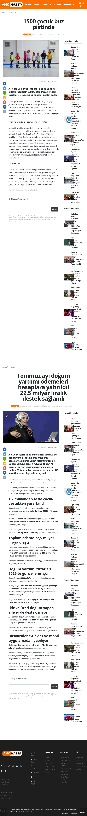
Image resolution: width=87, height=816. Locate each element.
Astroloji (78, 769)
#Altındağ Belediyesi (16, 190)
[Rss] (22, 766)
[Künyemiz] (32, 777)
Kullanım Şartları (7, 792)
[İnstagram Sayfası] (10, 766)
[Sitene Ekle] (6, 771)
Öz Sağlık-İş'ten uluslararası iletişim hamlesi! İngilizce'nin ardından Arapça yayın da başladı (76, 223)
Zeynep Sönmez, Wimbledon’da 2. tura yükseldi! (76, 242)
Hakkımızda (5, 779)
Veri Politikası (5, 785)
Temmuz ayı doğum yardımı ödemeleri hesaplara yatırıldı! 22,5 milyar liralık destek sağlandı (76, 159)
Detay (65, 814)
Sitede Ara (79, 758)
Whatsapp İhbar (6, 795)
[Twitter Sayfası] (6, 766)
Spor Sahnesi (68, 4)
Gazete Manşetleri (64, 781)
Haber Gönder (6, 798)
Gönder (54, 209)
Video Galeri (34, 760)
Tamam (74, 814)
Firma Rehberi (65, 777)
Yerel (47, 772)
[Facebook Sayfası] (2, 766)
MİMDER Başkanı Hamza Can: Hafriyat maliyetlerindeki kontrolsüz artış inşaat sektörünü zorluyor (77, 73)
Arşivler (36, 773)
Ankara (28, 4)
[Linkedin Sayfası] (18, 766)
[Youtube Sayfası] (14, 766)
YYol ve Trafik (65, 760)
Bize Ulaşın (34, 782)
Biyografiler (80, 763)
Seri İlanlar (64, 774)
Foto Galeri (34, 754)
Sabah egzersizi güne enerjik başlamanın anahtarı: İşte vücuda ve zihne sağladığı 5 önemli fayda (76, 97)
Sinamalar (64, 771)
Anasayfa (5, 12)
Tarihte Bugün (65, 768)
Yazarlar (34, 768)
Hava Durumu (65, 758)
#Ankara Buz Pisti (31, 190)
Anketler (78, 760)
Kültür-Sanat (55, 4)
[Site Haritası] (2, 771)
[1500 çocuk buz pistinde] (31, 58)
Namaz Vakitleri (63, 764)
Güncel (36, 4)
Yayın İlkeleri (5, 782)
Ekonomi (44, 4)
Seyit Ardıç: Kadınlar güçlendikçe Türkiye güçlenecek (75, 197)
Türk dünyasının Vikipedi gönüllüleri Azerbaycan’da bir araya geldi (76, 180)
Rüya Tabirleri (80, 766)
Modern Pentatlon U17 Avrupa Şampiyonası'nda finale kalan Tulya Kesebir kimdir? (77, 259)
